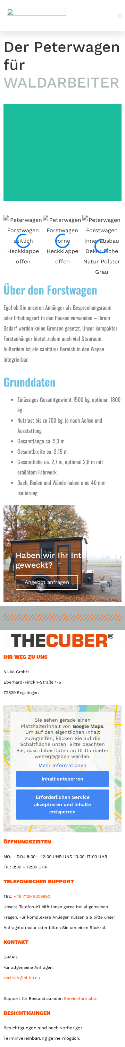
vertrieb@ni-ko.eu (21, 977)
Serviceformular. (80, 998)
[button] (119, 15)
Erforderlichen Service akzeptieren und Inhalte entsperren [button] (62, 804)
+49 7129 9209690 (32, 896)
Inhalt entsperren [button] (62, 779)
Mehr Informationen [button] (62, 765)
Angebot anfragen (47, 582)
